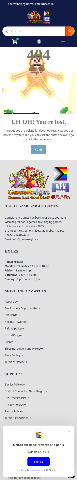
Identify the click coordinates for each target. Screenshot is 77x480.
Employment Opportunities (21, 308)
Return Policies (14, 411)
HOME (38, 149)
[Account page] (39, 41)
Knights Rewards (15, 321)
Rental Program (14, 335)
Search (9, 341)
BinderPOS (33, 477)
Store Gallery (12, 355)
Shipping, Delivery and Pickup (22, 348)
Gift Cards (11, 315)
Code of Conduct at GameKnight (24, 391)
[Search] (70, 31)
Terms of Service (15, 362)
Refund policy (13, 328)
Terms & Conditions (16, 418)
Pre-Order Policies (15, 398)
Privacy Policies (14, 404)
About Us (10, 301)
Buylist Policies (14, 384)
